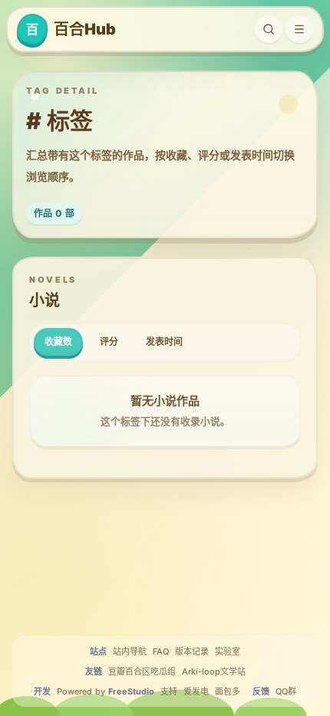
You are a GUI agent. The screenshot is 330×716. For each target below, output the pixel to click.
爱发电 (196, 691)
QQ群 (286, 691)
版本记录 (192, 651)
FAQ (161, 651)
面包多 (227, 691)
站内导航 (130, 651)
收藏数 (58, 341)
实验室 (227, 651)
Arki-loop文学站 (214, 671)
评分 (109, 341)
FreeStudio (131, 691)
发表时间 (164, 341)
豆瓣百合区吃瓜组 (142, 671)
